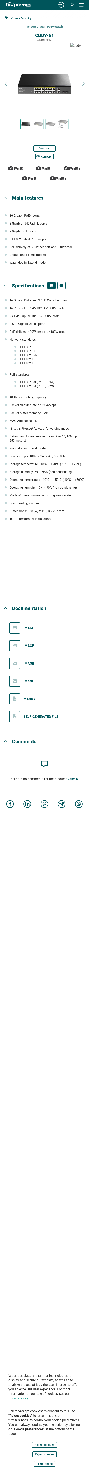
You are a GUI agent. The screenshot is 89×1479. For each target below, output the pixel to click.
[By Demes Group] (18, 5)
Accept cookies (44, 1445)
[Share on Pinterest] (44, 804)
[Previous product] (5, 83)
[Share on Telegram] (62, 804)
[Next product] (83, 83)
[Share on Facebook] (10, 804)
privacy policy (18, 1398)
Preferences (44, 1464)
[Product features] (51, 285)
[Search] (71, 5)
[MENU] (81, 5)
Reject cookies (44, 1454)
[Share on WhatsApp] (79, 804)
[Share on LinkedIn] (27, 804)
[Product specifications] (61, 285)
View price (44, 148)
